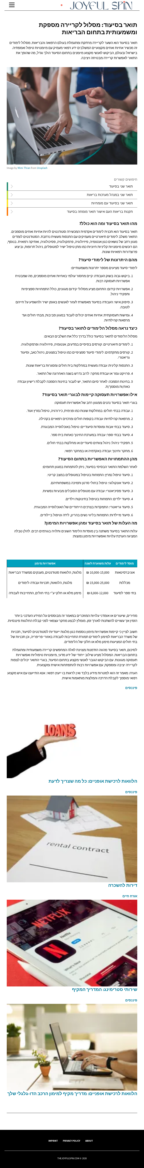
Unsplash (42, 168)
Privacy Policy (71, 1140)
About (89, 1140)
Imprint (53, 1140)
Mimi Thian (24, 168)
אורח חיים (129, 896)
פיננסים (131, 688)
